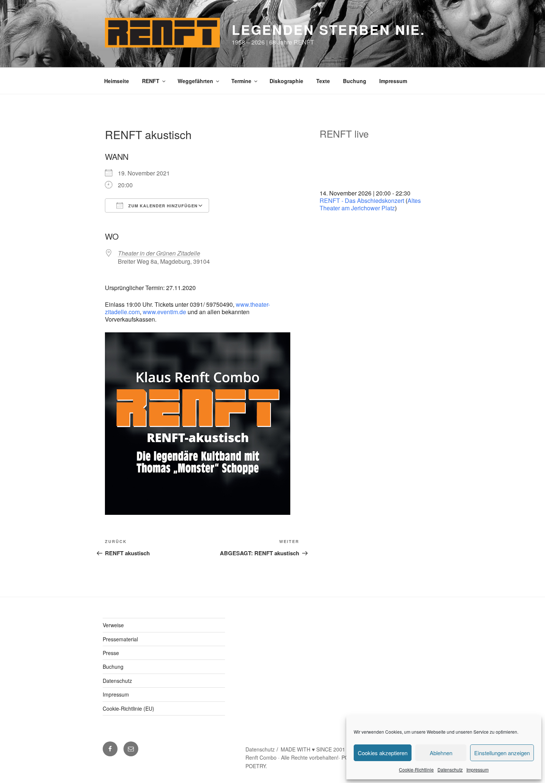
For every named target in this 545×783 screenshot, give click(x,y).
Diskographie (286, 81)
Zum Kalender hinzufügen (162, 205)
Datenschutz (450, 769)
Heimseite (116, 81)
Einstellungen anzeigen (502, 753)
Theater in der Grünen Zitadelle (159, 253)
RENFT (150, 81)
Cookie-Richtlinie (416, 769)
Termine (241, 81)
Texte (323, 81)
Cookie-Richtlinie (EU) (128, 708)
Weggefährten (195, 81)
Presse (111, 653)
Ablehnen (441, 753)
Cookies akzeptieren (382, 753)
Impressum (477, 769)
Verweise (113, 625)
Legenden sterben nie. (328, 29)
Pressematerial (120, 639)
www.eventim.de (164, 311)
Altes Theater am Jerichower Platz (370, 204)
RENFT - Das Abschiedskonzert (362, 200)
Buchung (354, 81)
